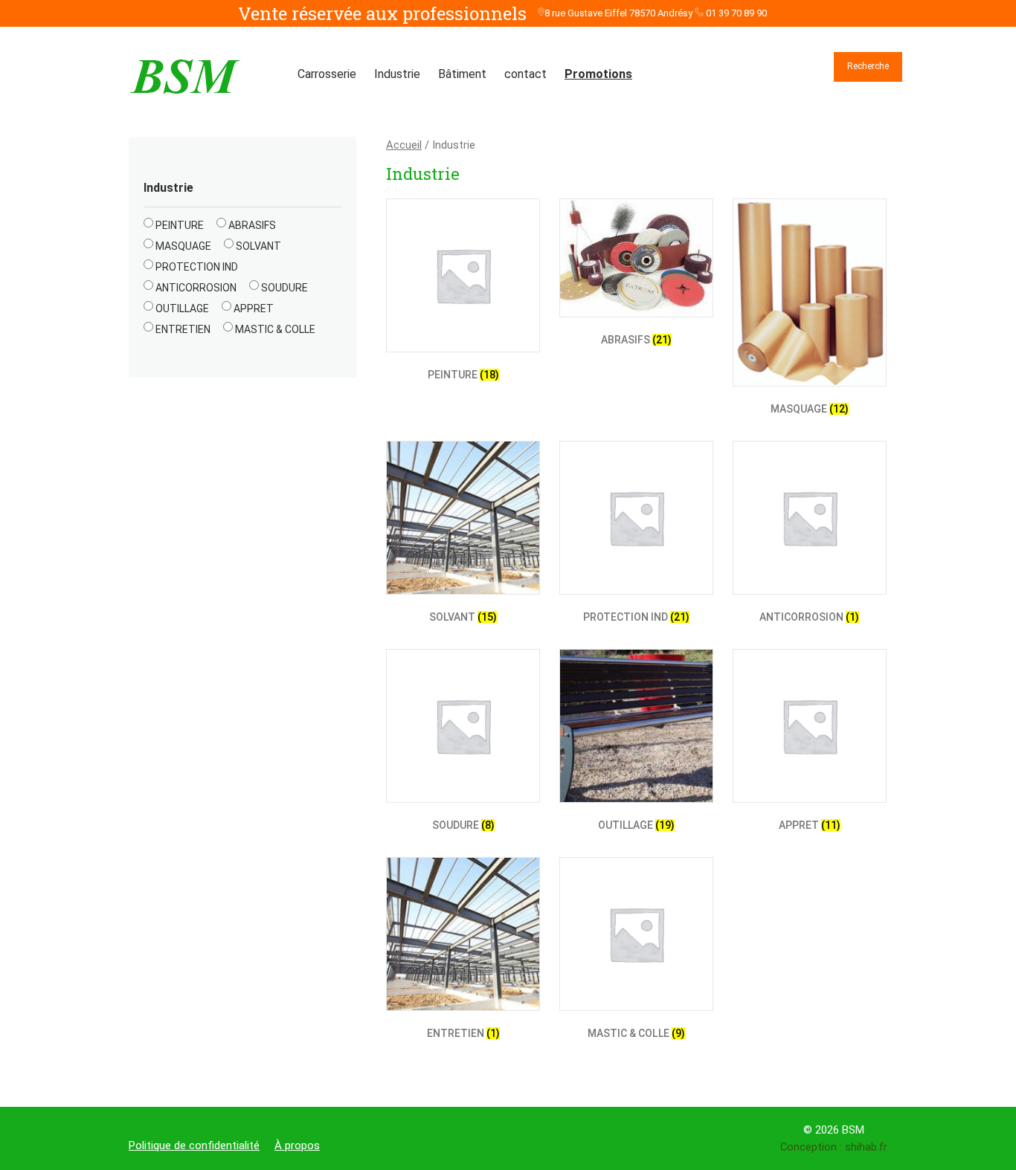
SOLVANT (258, 246)
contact (525, 74)
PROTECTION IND (196, 267)
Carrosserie (327, 74)
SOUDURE (284, 288)
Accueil (404, 145)
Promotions (598, 74)
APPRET (254, 308)
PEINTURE (179, 225)
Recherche (868, 66)
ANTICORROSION (196, 288)
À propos (297, 1145)
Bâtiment (462, 74)
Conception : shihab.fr (833, 1147)
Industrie (397, 74)
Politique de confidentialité (194, 1145)
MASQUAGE (183, 246)
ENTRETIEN (182, 329)
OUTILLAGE (182, 308)
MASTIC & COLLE (275, 329)
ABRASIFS (252, 225)
